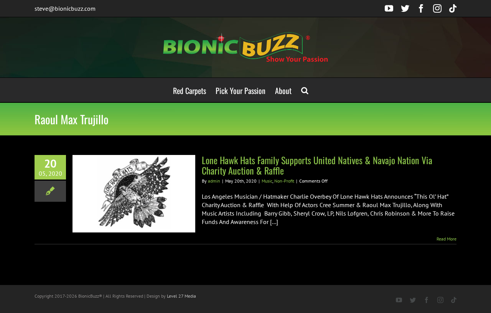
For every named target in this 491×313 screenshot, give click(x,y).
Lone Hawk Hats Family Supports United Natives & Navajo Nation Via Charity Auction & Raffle (317, 165)
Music (267, 181)
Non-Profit (284, 181)
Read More (446, 239)
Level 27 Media (181, 296)
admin (214, 181)
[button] (304, 90)
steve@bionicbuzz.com (65, 8)
